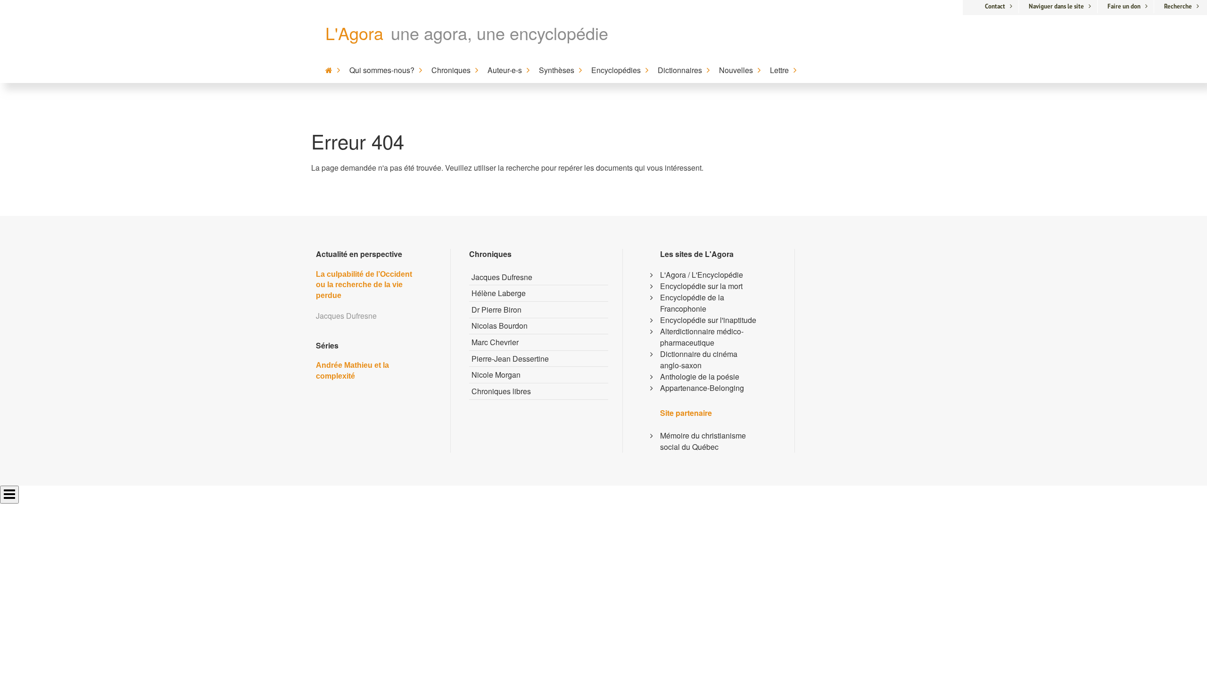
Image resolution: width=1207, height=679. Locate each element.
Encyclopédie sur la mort (701, 286)
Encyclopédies (616, 70)
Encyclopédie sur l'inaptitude (708, 320)
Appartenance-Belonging (702, 387)
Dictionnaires (680, 70)
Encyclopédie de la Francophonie (692, 303)
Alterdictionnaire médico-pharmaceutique (702, 337)
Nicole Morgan (496, 374)
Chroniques (451, 70)
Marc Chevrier (495, 342)
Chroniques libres (501, 391)
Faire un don (1124, 6)
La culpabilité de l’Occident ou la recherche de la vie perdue (364, 284)
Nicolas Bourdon (499, 325)
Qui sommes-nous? (381, 70)
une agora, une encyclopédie (499, 33)
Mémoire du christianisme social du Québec (703, 441)
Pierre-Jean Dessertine (510, 358)
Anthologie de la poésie (699, 376)
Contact (995, 6)
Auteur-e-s (505, 70)
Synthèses (556, 70)
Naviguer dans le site (1056, 6)
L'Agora (354, 33)
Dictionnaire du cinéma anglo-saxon (698, 359)
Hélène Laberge (498, 293)
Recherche (1178, 6)
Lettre (779, 70)
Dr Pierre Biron (496, 309)
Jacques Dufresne (501, 277)
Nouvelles (736, 70)
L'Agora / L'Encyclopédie (701, 274)
